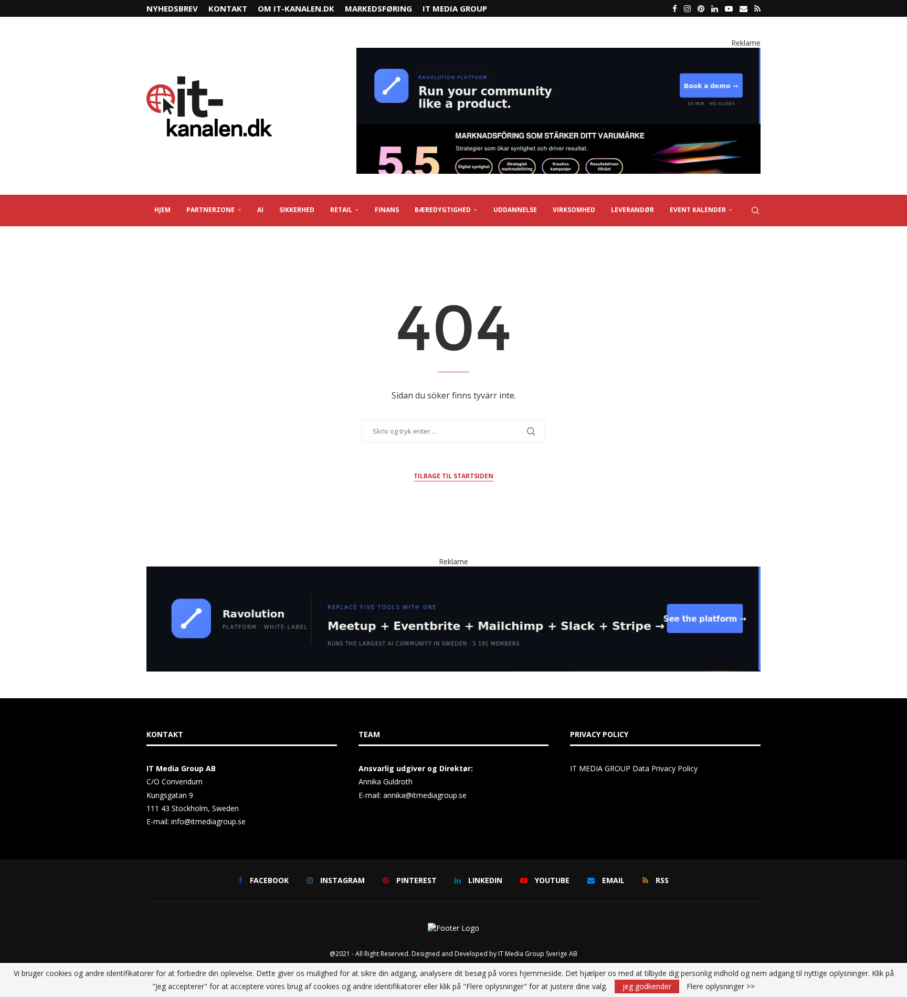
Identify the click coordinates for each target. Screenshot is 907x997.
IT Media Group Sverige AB (537, 953)
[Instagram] (687, 8)
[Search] (755, 210)
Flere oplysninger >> (721, 986)
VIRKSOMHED (574, 209)
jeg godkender (647, 986)
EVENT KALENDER (698, 209)
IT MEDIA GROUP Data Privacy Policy (634, 768)
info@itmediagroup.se (208, 821)
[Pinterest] (701, 8)
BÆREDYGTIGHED (443, 209)
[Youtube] (729, 8)
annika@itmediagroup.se (425, 795)
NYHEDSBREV (172, 8)
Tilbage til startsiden (453, 475)
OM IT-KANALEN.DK (296, 8)
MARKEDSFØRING (378, 8)
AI (260, 209)
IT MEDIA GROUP (455, 8)
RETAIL (341, 209)
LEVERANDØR (632, 209)
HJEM (162, 209)
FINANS (387, 209)
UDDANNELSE (515, 209)
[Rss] (757, 8)
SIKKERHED (296, 209)
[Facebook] (674, 8)
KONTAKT (227, 8)
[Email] (743, 8)
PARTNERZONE (210, 209)
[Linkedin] (714, 8)
